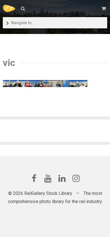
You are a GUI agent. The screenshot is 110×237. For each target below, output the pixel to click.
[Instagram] (76, 178)
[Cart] (104, 8)
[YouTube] (48, 178)
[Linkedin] (62, 178)
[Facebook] (33, 178)
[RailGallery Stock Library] (9, 8)
